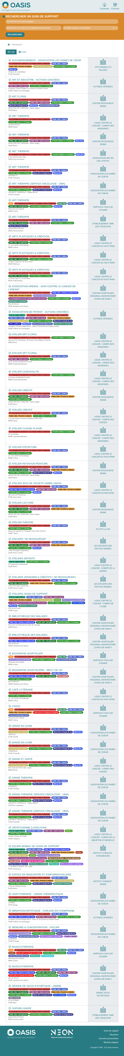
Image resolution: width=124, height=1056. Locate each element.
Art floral (19, 96)
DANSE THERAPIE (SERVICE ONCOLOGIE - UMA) (40, 794)
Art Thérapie (20, 134)
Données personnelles (108, 1038)
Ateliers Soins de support (29, 593)
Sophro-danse (21, 1008)
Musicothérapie (22, 946)
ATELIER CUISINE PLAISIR (26, 428)
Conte (15, 706)
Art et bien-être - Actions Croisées (35, 79)
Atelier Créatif (21, 409)
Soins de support (111, 1031)
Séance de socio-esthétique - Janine (36, 986)
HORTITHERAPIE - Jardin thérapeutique (37, 894)
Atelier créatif (21, 390)
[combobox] (33, 28)
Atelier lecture (22, 502)
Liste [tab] (12, 52)
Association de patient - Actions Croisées (40, 312)
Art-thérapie (20, 200)
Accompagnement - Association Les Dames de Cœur (46, 60)
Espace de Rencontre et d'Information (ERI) (41, 874)
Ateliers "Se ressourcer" (28, 539)
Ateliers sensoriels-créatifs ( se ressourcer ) (43, 577)
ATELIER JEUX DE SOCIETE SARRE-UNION (36, 483)
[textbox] (32, 28)
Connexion (104, 9)
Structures (114, 1035)
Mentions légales (111, 1042)
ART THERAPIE (20, 116)
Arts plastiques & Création (30, 236)
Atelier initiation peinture (29, 463)
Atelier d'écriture (24, 447)
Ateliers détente (23, 558)
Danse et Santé (21, 759)
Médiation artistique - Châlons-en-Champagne (42, 910)
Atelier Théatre (22, 522)
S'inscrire (115, 9)
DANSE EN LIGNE (21, 726)
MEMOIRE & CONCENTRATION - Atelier (35, 927)
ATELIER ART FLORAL (24, 334)
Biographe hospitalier (27, 653)
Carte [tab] (23, 52)
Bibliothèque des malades (29, 616)
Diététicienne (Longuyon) (28, 827)
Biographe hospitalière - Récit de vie (36, 670)
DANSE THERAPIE (22, 777)
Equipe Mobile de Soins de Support (35, 846)
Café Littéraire (22, 689)
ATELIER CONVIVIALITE (25, 371)
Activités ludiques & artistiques (77, 28)
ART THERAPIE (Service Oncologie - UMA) (38, 183)
